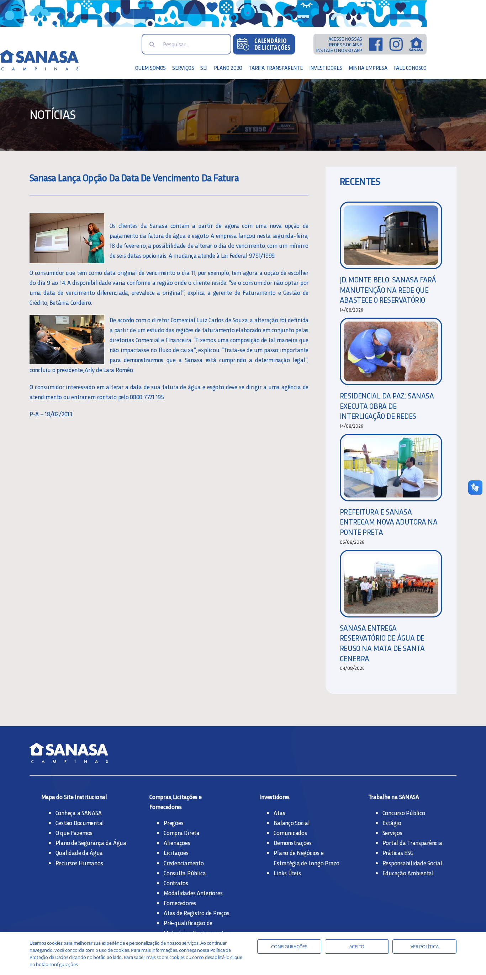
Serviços (392, 832)
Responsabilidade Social (412, 863)
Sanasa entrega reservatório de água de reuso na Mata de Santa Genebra (382, 642)
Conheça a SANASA (79, 813)
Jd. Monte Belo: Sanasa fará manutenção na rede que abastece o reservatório (388, 289)
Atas (279, 813)
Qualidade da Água (79, 852)
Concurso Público (403, 813)
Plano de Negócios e (298, 852)
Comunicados (290, 832)
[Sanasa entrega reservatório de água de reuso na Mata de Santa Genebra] (391, 583)
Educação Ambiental (408, 873)
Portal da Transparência (412, 842)
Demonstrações (293, 842)
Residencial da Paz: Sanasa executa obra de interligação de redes (387, 405)
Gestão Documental (80, 823)
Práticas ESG (397, 852)
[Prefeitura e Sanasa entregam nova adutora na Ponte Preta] (391, 467)
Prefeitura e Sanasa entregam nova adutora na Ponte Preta (388, 521)
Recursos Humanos (79, 863)
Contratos (176, 883)
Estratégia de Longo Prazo (306, 863)
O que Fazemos (74, 832)
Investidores (274, 797)
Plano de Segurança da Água (91, 842)
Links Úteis (287, 873)
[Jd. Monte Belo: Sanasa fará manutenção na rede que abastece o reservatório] (391, 235)
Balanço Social (292, 823)
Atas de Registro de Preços (196, 913)
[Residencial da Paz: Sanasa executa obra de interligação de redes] (391, 351)
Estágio (391, 823)
